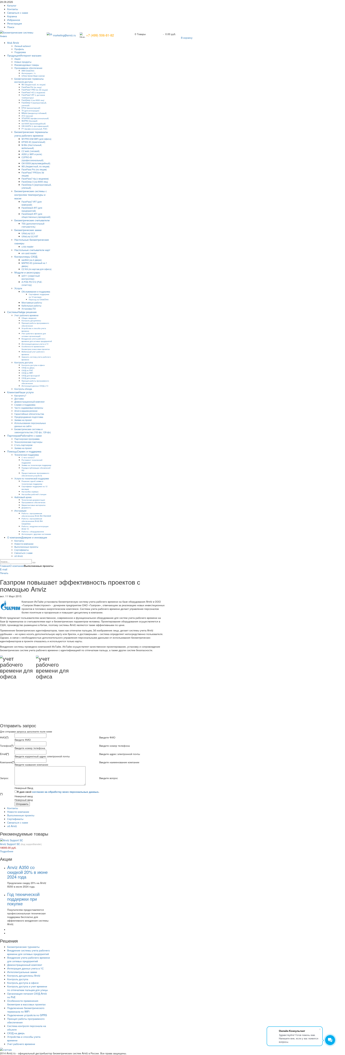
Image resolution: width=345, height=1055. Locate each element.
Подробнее (6, 851)
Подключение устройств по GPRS (27, 1015)
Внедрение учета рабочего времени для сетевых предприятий (28, 959)
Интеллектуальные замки (22, 972)
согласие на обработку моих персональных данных (65, 791)
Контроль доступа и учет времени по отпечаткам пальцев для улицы (27, 988)
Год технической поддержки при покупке (23, 899)
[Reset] (34, 562)
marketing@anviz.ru (64, 35)
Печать (4, 573)
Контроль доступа (17, 979)
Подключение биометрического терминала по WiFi (25, 1009)
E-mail (3, 569)
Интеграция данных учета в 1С (25, 968)
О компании (17, 566)
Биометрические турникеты (23, 947)
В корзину (186, 37)
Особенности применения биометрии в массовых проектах (26, 1002)
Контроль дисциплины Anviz (23, 975)
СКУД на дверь (16, 1033)
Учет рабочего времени (21, 1044)
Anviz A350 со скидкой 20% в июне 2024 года (27, 872)
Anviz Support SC (10, 844)
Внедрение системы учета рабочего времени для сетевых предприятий (28, 952)
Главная (5, 566)
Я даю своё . (58, 791)
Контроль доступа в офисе (23, 982)
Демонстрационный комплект (24, 964)
